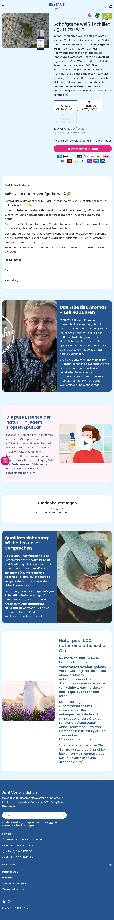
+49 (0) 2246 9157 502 (20, 851)
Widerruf (7, 877)
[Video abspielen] (85, 443)
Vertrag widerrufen (14, 889)
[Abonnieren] (63, 815)
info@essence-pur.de (19, 845)
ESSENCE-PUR (20, 908)
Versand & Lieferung (14, 883)
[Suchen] (104, 6)
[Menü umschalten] (3, 6)
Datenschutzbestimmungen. (18, 825)
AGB (51, 822)
